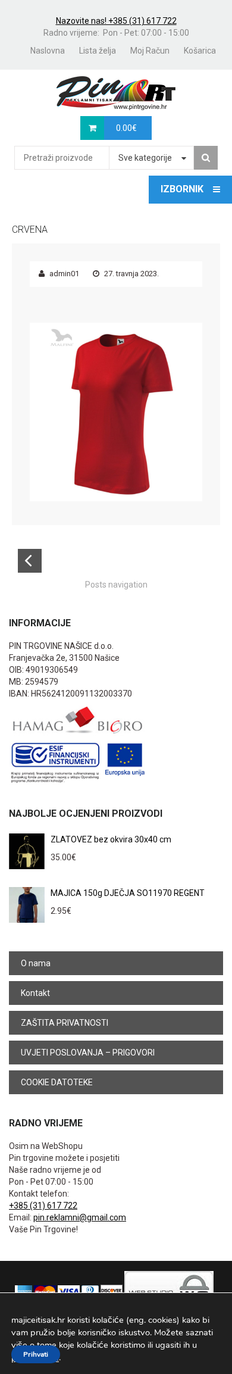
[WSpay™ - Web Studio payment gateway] (169, 1291)
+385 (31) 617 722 (43, 1205)
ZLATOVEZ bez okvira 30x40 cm (111, 839)
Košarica (200, 50)
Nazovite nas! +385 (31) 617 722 (116, 21)
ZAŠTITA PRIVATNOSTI (64, 1023)
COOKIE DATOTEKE (57, 1082)
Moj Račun (150, 50)
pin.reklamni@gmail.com (79, 1217)
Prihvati (35, 1354)
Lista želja (97, 50)
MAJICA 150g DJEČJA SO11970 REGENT (128, 893)
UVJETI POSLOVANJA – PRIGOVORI (88, 1052)
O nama (36, 963)
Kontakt (35, 993)
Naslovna (47, 50)
